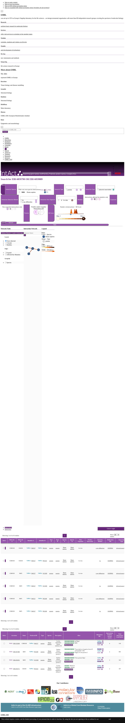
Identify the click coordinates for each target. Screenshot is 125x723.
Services (7, 158)
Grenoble (3, 89)
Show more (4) (68, 661)
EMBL (3, 15)
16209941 (110, 548)
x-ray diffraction (100, 548)
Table (54, 224)
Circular (9, 243)
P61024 (45, 548)
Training (7, 154)
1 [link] (64, 535)
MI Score (51, 213)
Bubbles (9, 245)
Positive (26, 213)
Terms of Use (115, 719)
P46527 (33, 548)
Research (7, 156)
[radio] (35, 211)
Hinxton (3, 112)
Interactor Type (59, 189)
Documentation (119, 172)
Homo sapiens (65, 548)
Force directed (11, 241)
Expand (9, 253)
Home (117, 166)
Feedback (118, 173)
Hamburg (3, 96)
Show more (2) (68, 669)
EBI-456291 (16, 660)
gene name (67, 659)
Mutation (80, 199)
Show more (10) (69, 654)
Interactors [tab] (8, 529)
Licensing (101, 706)
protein (51, 548)
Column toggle (111, 528)
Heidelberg (4, 104)
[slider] (58, 218)
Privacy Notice (103, 719)
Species (9, 262)
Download (118, 168)
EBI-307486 (16, 652)
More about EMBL (8, 70)
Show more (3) (68, 644)
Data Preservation (104, 708)
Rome (2, 119)
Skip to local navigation (12, 4)
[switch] (46, 190)
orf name (67, 665)
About (117, 170)
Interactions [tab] (8, 528)
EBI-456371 (16, 669)
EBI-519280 (16, 643)
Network (11, 222)
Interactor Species (11, 189)
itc (100, 561)
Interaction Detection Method (10, 199)
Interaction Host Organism (47, 199)
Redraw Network (6, 233)
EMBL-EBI (8, 159)
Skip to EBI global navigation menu (16, 6)
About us (7, 152)
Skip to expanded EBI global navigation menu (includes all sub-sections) (27, 8)
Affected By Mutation (13, 254)
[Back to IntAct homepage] (12, 173)
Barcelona (4, 81)
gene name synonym (69, 641)
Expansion (113, 199)
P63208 (45, 598)
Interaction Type (90, 189)
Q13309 (45, 573)
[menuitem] (119, 166)
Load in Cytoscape (17, 233)
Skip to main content (11, 2)
